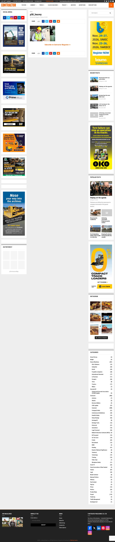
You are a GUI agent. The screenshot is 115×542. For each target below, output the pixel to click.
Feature (24, 5)
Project (64, 5)
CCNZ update (95, 405)
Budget (92, 359)
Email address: (34, 518)
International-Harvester (97, 374)
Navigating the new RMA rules (104, 96)
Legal (91, 472)
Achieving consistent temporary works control (105, 114)
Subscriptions (62, 527)
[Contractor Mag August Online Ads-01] (14, 151)
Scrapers (94, 379)
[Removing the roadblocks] (95, 212)
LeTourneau (95, 376)
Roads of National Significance (99, 450)
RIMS (93, 445)
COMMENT (32, 5)
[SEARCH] (110, 13)
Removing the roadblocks (65, 1)
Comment (94, 408)
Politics (92, 489)
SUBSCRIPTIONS (92, 5)
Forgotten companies (97, 372)
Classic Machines (53, 5)
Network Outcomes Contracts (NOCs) (101, 432)
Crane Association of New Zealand (98, 467)
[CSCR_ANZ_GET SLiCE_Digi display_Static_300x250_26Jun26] (14, 126)
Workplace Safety (96, 462)
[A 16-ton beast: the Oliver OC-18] (94, 106)
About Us (61, 520)
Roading (94, 447)
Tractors (94, 384)
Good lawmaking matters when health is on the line (95, 235)
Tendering (92, 497)
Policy (91, 487)
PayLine (92, 484)
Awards (93, 400)
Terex (93, 381)
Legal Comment (96, 430)
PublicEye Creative (74, 540)
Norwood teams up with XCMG (104, 78)
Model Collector (94, 474)
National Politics (94, 477)
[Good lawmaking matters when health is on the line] (95, 228)
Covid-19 (92, 464)
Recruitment (95, 442)
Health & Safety (95, 415)
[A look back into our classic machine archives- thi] (95, 306)
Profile (42, 5)
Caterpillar (94, 367)
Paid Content (93, 482)
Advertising (82, 5)
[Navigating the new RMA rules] (94, 97)
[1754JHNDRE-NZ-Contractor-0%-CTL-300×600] (101, 288)
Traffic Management (95, 499)
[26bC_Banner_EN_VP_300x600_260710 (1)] (101, 64)
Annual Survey (93, 357)
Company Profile (96, 410)
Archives (73, 5)
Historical (94, 425)
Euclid (93, 369)
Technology (95, 455)
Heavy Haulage (95, 418)
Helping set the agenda (105, 86)
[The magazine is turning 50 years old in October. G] (107, 318)
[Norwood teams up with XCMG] (94, 79)
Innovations (95, 427)
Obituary (92, 479)
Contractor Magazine (35, 17)
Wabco (93, 386)
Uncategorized (93, 502)
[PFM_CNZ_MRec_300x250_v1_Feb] (14, 99)
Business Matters (96, 403)
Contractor (92, 395)
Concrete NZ (93, 389)
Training (94, 457)
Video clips (94, 459)
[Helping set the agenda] (94, 88)
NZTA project (95, 435)
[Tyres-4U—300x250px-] (14, 175)
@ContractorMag (13, 271)
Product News (93, 492)
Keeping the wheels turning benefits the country (107, 235)
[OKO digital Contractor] (101, 169)
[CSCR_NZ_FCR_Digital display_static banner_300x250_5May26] (14, 72)
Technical (94, 452)
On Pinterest (7, 247)
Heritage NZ (95, 420)
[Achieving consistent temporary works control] (94, 115)
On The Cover (95, 437)
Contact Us (61, 525)
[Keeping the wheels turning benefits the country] (107, 228)
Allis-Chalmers (95, 364)
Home (60, 518)
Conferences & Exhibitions (98, 413)
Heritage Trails (95, 423)
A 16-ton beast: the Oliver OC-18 (104, 105)
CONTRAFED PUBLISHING (28, 1)
